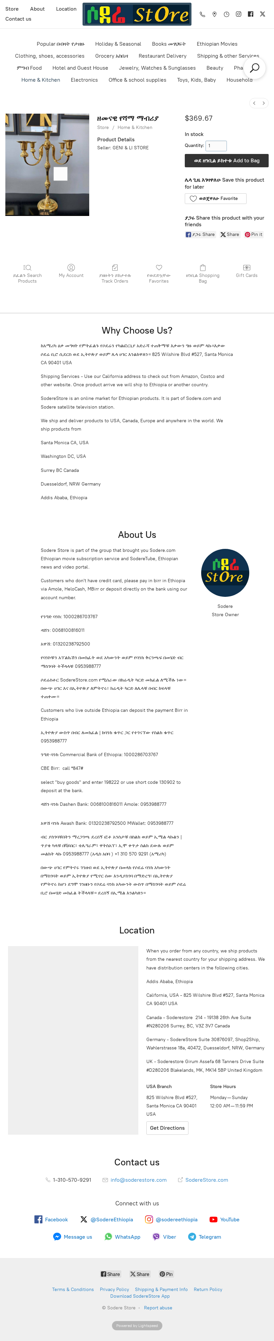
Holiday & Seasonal (118, 44)
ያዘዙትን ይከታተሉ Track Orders (115, 278)
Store (12, 9)
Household (240, 80)
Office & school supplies (137, 80)
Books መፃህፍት (169, 44)
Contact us (18, 19)
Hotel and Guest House (80, 68)
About (37, 9)
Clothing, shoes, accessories (50, 56)
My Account (71, 275)
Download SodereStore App (140, 1296)
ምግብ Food (29, 68)
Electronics (84, 80)
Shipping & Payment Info (161, 1289)
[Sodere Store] (137, 14)
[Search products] (255, 68)
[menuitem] (254, 103)
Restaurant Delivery (162, 56)
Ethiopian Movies (217, 44)
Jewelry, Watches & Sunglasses (157, 68)
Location (66, 9)
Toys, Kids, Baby (196, 80)
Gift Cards (247, 275)
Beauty (215, 68)
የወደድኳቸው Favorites (159, 278)
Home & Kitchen (40, 80)
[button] (216, 198)
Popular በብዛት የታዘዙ (61, 44)
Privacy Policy (114, 1289)
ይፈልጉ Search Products (27, 278)
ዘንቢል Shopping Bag (203, 278)
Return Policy (208, 1289)
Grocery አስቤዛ (111, 56)
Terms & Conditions (73, 1289)
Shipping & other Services (228, 56)
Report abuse (158, 1308)
